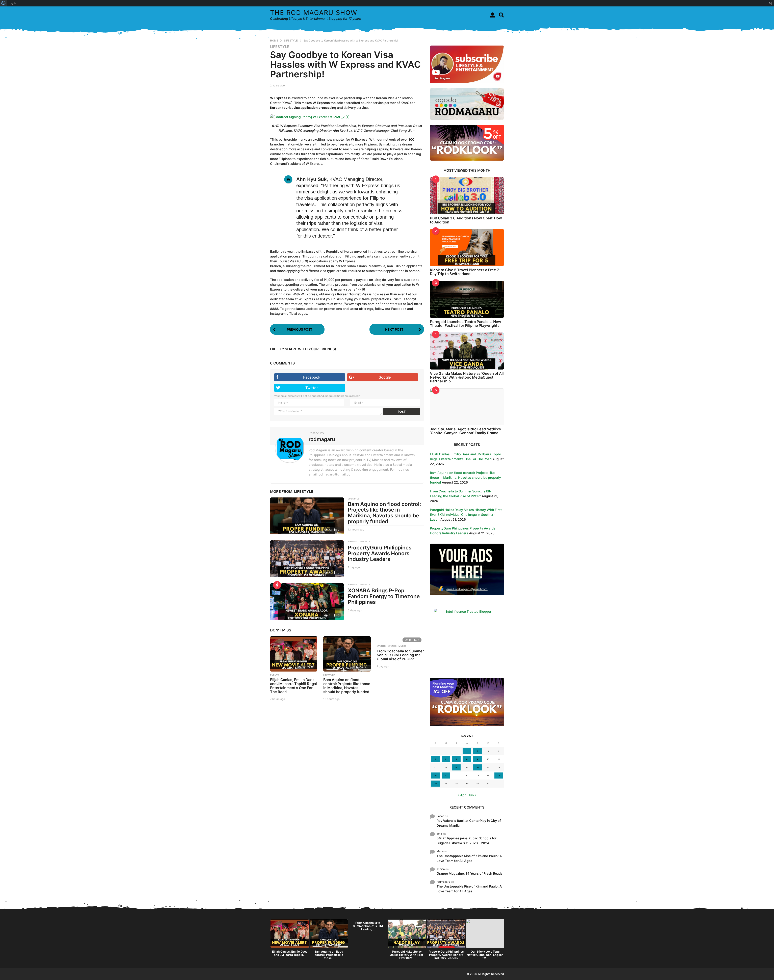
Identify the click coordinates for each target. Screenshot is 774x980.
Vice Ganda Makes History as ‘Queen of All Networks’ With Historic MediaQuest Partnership (467, 377)
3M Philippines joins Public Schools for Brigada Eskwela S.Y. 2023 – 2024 (466, 840)
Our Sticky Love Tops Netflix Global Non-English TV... (485, 955)
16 (477, 767)
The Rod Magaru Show (313, 13)
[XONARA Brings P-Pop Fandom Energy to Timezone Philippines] (307, 601)
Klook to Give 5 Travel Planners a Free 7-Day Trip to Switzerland (465, 272)
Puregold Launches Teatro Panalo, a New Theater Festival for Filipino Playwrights (465, 324)
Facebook (311, 377)
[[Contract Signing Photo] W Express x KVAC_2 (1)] (310, 116)
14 (456, 767)
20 (445, 775)
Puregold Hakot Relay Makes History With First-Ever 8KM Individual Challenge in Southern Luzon (466, 514)
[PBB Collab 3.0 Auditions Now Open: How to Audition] (467, 195)
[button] (492, 15)
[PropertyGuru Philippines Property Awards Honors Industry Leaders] (307, 558)
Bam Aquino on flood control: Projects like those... (328, 955)
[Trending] (277, 585)
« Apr (462, 795)
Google (385, 377)
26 (435, 783)
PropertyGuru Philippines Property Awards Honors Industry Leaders (379, 553)
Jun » (472, 795)
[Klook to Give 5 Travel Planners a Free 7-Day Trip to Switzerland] (467, 247)
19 (435, 775)
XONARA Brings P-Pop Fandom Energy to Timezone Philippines (384, 596)
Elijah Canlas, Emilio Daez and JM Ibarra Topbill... (289, 953)
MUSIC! (402, 646)
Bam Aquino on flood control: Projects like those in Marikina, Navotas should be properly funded (384, 512)
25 (498, 775)
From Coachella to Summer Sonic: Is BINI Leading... (368, 926)
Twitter (311, 388)
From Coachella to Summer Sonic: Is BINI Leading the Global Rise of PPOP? (400, 655)
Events (381, 646)
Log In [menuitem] (12, 3)
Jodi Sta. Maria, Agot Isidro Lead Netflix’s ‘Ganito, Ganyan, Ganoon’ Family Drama (465, 431)
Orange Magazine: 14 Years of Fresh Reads (469, 873)
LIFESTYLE (279, 47)
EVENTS (352, 541)
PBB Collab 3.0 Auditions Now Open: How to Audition (466, 220)
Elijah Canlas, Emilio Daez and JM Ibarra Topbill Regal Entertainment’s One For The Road (293, 686)
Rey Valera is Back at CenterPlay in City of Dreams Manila (469, 823)
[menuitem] (3, 3)
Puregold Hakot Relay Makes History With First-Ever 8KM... (406, 955)
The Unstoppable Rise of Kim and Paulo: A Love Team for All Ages (469, 858)
